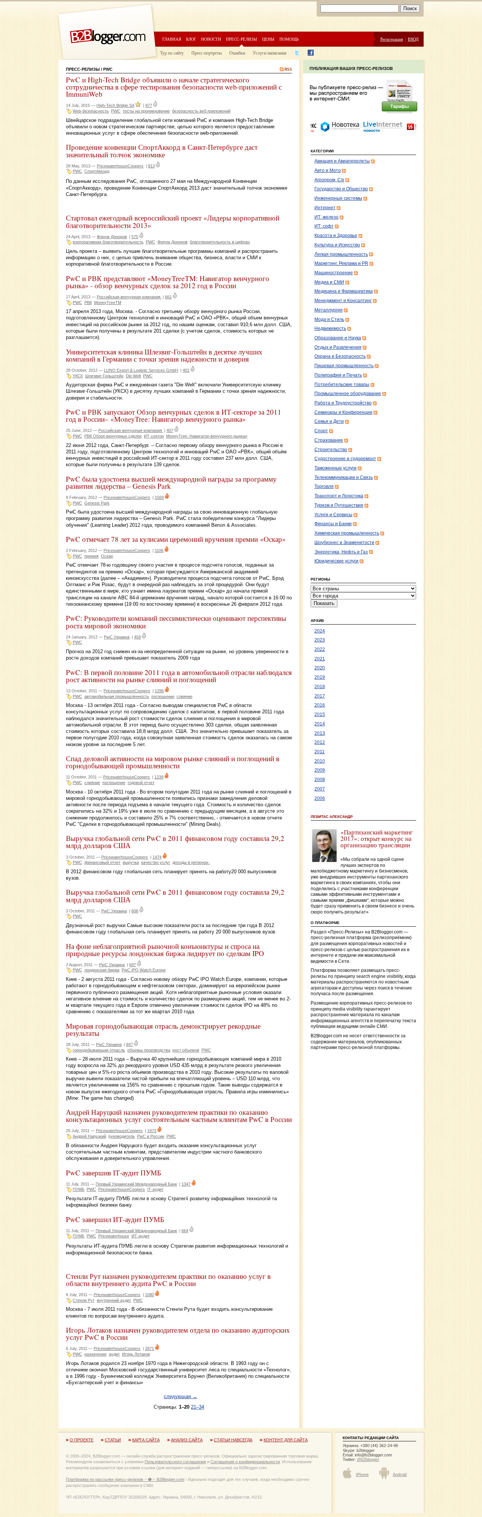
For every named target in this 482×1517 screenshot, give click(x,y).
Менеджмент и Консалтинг (343, 300)
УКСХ (78, 376)
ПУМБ (78, 1189)
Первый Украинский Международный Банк (136, 1184)
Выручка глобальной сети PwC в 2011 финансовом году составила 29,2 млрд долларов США (175, 841)
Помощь (289, 39)
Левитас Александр (332, 817)
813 (151, 166)
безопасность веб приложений (201, 111)
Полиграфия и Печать (338, 375)
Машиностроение (333, 273)
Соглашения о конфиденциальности (245, 1461)
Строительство (330, 449)
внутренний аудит (114, 1300)
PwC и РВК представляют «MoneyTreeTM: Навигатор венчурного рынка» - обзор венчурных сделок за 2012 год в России (167, 282)
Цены (268, 39)
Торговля (324, 486)
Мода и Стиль (329, 319)
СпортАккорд (96, 171)
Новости (211, 39)
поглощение (162, 696)
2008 (319, 779)
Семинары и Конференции (343, 412)
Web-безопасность (91, 111)
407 (169, 430)
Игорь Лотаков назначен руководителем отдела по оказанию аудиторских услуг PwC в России (178, 1333)
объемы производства (148, 1050)
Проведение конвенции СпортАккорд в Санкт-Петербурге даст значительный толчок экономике (162, 150)
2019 (319, 677)
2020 (319, 668)
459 (137, 637)
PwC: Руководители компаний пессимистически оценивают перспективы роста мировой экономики (176, 621)
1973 (151, 1130)
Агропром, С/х (329, 180)
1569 (159, 497)
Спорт (321, 431)
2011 (319, 751)
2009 (319, 770)
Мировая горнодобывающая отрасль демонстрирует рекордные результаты (163, 1029)
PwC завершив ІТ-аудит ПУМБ (113, 1172)
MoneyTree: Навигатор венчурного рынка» (206, 436)
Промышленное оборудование (347, 393)
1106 (159, 550)
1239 (158, 777)
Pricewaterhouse (113, 1236)
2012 (319, 742)
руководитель (121, 1136)
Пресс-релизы (241, 39)
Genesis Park (97, 503)
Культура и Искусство (337, 245)
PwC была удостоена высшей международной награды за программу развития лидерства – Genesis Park (171, 482)
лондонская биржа (101, 970)
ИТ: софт (324, 226)
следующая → (180, 1396)
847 (129, 1044)
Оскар (107, 556)
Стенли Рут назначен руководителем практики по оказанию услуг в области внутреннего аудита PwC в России (168, 1279)
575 (134, 236)
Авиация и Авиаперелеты (342, 161)
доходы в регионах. (191, 862)
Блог (191, 39)
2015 (319, 714)
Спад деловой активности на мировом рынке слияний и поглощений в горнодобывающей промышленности (172, 762)
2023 (319, 640)
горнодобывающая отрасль (99, 1050)
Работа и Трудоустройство (343, 403)
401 (186, 370)
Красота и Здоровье (335, 235)
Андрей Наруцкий (89, 1136)
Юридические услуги (336, 561)
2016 (319, 705)
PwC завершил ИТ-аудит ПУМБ (115, 1219)
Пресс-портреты (206, 53)
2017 (319, 696)
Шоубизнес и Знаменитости (344, 542)
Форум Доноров (112, 236)
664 (185, 1230)
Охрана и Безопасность (340, 356)
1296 (159, 691)
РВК (88, 302)
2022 (319, 649)
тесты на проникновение (146, 111)
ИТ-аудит (140, 1236)
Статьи (113, 1440)
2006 (319, 798)
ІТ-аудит (155, 1189)
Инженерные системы (338, 198)
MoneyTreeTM (107, 302)
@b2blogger (368, 1459)
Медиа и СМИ (329, 282)
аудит (114, 1354)
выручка (131, 862)
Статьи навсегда (233, 1440)
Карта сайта (146, 1440)
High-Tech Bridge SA (115, 105)
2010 (319, 761)
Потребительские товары (341, 384)
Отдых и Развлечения (338, 347)
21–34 (197, 1407)
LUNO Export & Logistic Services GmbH (141, 370)
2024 (319, 631)
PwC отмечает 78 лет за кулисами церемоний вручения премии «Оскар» (176, 539)
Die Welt (133, 376)
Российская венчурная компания (129, 297)
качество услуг (155, 862)
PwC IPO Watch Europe (144, 970)
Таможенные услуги (335, 468)
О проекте (81, 1440)
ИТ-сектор (154, 436)
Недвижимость (330, 328)
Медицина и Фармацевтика (343, 291)
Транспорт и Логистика (338, 496)
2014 (319, 724)
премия (91, 556)
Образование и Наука (337, 338)
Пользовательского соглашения (175, 1461)
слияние (184, 696)
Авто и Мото (327, 170)
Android (400, 1474)
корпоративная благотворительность (108, 242)
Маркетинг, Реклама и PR (341, 263)
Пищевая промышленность (344, 365)
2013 (319, 733)
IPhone (362, 1474)
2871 (149, 1348)
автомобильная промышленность (116, 696)
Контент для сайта (286, 1440)
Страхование (328, 440)
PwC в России (150, 1136)
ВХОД (413, 39)
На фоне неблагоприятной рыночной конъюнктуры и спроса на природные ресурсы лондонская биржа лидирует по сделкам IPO (165, 949)
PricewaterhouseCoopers (120, 166)
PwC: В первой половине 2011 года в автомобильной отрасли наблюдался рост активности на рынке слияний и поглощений (179, 675)
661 (168, 297)
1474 (157, 857)
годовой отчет (141, 782)
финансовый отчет (102, 862)
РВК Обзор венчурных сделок (113, 436)
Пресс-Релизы (83, 69)
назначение (95, 1354)
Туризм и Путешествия (338, 505)
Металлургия (328, 310)
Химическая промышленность (346, 533)
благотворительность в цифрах (220, 242)
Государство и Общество (341, 189)
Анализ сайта (187, 1440)
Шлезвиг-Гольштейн (104, 376)
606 (134, 911)
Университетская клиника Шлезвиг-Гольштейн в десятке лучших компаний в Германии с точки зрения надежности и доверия (164, 355)
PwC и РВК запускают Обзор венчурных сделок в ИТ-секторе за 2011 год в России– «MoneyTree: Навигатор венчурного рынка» (173, 415)
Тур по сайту (172, 53)
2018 (319, 686)
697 (132, 964)
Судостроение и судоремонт (345, 458)
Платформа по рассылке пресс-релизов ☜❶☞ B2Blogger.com (125, 1479)
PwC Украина (117, 637)
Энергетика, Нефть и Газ (341, 552)
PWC (115, 111)
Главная (171, 39)
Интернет (325, 207)
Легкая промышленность (341, 254)
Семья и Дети (329, 421)
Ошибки (237, 53)
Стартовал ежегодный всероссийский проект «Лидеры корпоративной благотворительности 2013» (172, 221)
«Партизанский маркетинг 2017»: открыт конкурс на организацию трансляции (376, 839)
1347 (186, 1184)
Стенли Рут (84, 1300)
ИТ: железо (326, 217)
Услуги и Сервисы (333, 514)
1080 (149, 1294)
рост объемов (185, 1050)
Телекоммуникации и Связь (343, 477)
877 (148, 105)
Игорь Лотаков (136, 1354)
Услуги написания (270, 53)
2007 (319, 789)
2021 (319, 659)
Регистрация (391, 39)
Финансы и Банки (333, 523)
